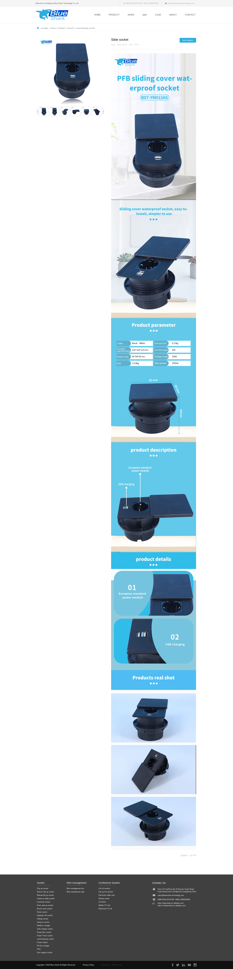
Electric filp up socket (45, 892)
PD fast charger (43, 946)
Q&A (144, 15)
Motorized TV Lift (105, 909)
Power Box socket (44, 932)
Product (61, 28)
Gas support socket (44, 952)
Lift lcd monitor (104, 888)
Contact (190, 15)
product (114, 15)
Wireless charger (43, 926)
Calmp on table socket (45, 899)
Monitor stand (104, 899)
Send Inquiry (187, 40)
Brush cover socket (44, 909)
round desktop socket (85, 28)
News (131, 15)
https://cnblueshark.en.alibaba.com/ (172, 906)
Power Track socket (45, 936)
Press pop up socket (45, 905)
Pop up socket (42, 888)
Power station (42, 942)
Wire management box (75, 888)
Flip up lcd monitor (106, 892)
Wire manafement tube (75, 892)
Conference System (109, 882)
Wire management (76, 882)
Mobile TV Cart (104, 905)
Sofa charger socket (45, 929)
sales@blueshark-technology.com (181, 3)
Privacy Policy (88, 965)
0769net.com (117, 965)
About (173, 15)
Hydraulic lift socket (44, 915)
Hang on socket (43, 922)
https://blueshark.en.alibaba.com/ (171, 903)
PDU (39, 949)
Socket (70, 28)
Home (97, 15)
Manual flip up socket (45, 895)
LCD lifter (102, 902)
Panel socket (42, 912)
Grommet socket (43, 902)
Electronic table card (107, 895)
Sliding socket (42, 919)
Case (158, 15)
